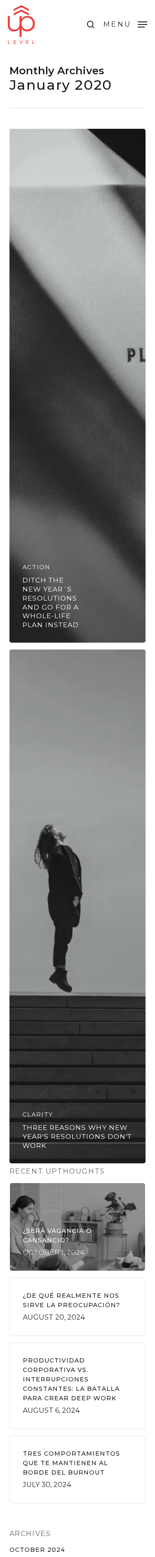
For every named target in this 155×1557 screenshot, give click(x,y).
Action (36, 567)
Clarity (37, 1114)
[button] (125, 24)
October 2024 (37, 1550)
